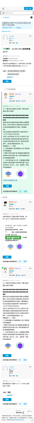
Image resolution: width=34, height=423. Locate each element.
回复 (7, 81)
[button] (30, 36)
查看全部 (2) (10, 77)
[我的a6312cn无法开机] (11, 31)
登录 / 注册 (28, 8)
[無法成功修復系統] (12, 31)
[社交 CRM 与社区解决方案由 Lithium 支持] (20, 412)
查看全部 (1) (10, 395)
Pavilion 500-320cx (13, 74)
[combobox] (17, 13)
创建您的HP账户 (7, 27)
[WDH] (5, 203)
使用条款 (15, 420)
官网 (9, 392)
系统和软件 (6, 17)
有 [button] (20, 191)
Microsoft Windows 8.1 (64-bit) (16, 71)
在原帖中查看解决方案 (10, 180)
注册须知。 (22, 420)
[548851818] (5, 95)
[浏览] (2, 8)
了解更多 (18, 27)
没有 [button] (25, 191)
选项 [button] (31, 17)
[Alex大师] (5, 37)
